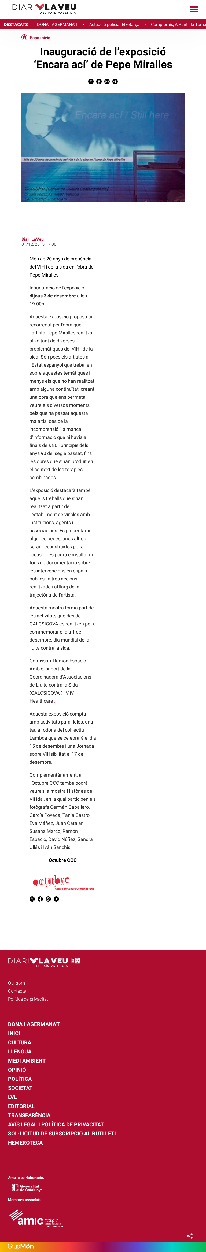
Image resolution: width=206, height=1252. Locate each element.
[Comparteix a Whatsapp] (107, 82)
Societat (20, 1088)
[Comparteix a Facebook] (99, 82)
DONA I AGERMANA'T (57, 24)
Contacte (17, 991)
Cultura (19, 1042)
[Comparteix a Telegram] (115, 82)
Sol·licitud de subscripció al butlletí (62, 1133)
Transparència (29, 1115)
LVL (12, 1097)
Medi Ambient (27, 1060)
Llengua (19, 1051)
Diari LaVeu (32, 239)
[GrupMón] (103, 1247)
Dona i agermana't (34, 1024)
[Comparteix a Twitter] (91, 82)
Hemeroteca (25, 1142)
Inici (14, 1033)
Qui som (16, 983)
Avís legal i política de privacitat (56, 1124)
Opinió (17, 1070)
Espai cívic (40, 38)
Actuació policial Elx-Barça (114, 24)
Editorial (21, 1106)
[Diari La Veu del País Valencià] (40, 16)
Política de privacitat (28, 999)
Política (20, 1079)
